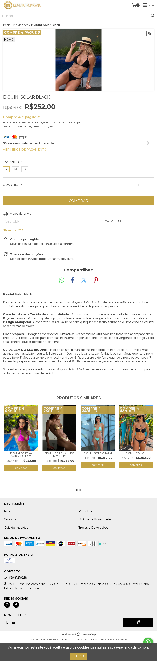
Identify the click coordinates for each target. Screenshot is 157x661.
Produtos (85, 511)
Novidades (20, 25)
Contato (10, 519)
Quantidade (13, 185)
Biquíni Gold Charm (98, 453)
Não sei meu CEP (13, 230)
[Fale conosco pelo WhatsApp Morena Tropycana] (148, 642)
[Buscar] (152, 16)
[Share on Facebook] (72, 280)
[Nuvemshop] (78, 635)
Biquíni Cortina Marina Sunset (21, 455)
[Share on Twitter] (84, 280)
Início (7, 25)
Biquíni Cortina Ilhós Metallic (59, 455)
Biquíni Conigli (136, 453)
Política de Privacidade (94, 519)
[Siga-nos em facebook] (16, 605)
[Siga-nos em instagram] (7, 605)
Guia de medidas (16, 527)
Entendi (78, 656)
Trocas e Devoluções (93, 527)
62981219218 (18, 577)
